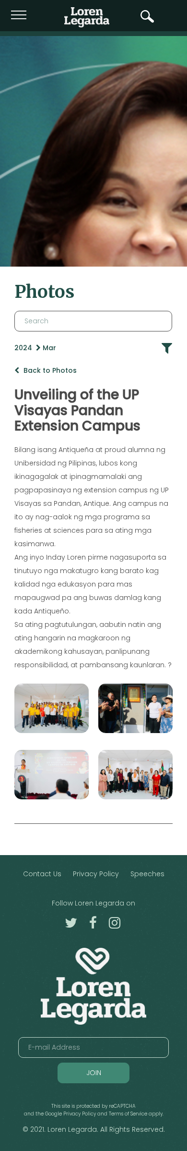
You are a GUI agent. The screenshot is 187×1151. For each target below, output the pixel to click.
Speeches (147, 874)
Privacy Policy (96, 874)
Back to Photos (49, 370)
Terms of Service (128, 1113)
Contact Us (42, 874)
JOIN (93, 1073)
